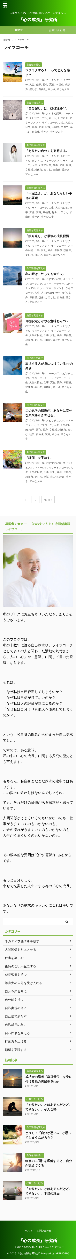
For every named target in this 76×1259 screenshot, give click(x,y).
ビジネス (63, 118)
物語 (31, 434)
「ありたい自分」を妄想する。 (47, 150)
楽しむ (33, 89)
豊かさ (51, 89)
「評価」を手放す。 (39, 457)
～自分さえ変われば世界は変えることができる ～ (38, 1246)
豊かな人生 (63, 89)
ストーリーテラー (54, 283)
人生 (31, 84)
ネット (52, 118)
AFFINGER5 (62, 1253)
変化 (45, 84)
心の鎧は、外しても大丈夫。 (45, 274)
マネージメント (52, 160)
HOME (19, 30)
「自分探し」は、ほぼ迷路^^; (46, 108)
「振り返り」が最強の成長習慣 (47, 236)
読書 (47, 434)
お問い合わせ (57, 30)
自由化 (42, 89)
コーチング (52, 80)
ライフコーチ (49, 122)
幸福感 (60, 84)
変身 (51, 84)
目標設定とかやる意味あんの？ (47, 321)
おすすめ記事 (53, 113)
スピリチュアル (38, 118)
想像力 (65, 127)
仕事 (38, 84)
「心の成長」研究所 (38, 19)
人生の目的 (45, 165)
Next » (48, 500)
